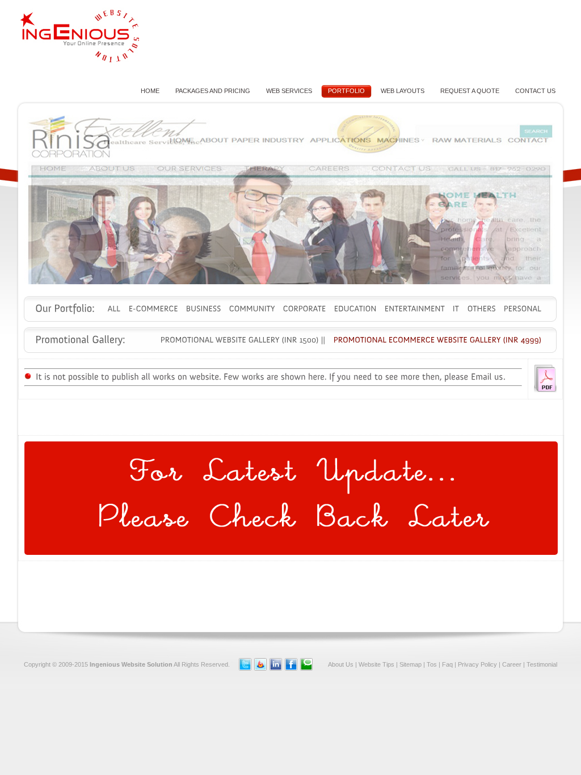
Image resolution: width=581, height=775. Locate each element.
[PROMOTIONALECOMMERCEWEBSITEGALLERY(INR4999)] (438, 339)
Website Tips (376, 664)
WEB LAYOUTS (402, 90)
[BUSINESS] (203, 308)
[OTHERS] (482, 308)
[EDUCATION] (355, 308)
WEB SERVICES (289, 90)
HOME (150, 90)
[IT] (456, 308)
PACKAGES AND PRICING (212, 90)
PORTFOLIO (346, 90)
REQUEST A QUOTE (469, 90)
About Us (340, 664)
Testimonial (542, 664)
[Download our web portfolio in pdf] (545, 391)
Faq (447, 664)
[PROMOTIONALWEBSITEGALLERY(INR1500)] (240, 339)
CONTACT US (535, 90)
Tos (432, 664)
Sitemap (410, 664)
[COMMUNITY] (252, 308)
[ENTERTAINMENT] (415, 308)
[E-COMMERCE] (153, 308)
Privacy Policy (477, 664)
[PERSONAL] (523, 308)
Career (511, 664)
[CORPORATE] (304, 308)
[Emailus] (487, 376)
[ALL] (114, 308)
